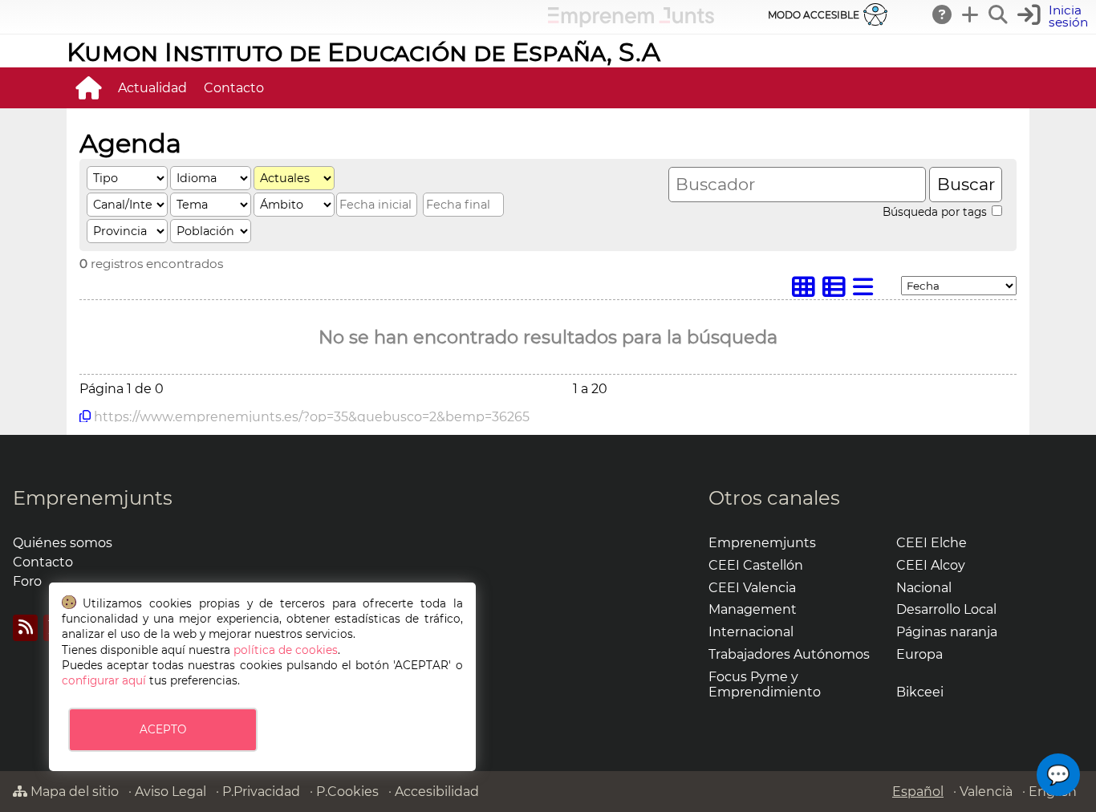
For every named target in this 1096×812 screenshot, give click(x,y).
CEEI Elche (931, 542)
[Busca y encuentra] (998, 14)
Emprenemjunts (93, 498)
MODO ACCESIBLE (813, 15)
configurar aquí (104, 680)
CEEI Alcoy (930, 565)
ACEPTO (163, 729)
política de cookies (285, 650)
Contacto (43, 562)
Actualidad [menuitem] (152, 87)
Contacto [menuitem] (234, 87)
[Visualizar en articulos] (837, 290)
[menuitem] (88, 87)
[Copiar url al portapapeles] (85, 416)
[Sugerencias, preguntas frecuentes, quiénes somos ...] (942, 14)
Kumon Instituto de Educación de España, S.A (363, 51)
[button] (1058, 774)
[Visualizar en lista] (866, 290)
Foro (27, 581)
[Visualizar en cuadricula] (807, 290)
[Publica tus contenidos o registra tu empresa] (970, 14)
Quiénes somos (62, 542)
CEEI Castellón (755, 565)
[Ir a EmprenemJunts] (631, 22)
